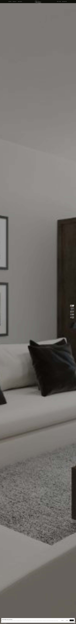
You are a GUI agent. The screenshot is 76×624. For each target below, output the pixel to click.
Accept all (72, 620)
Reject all (62, 620)
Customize (67, 620)
